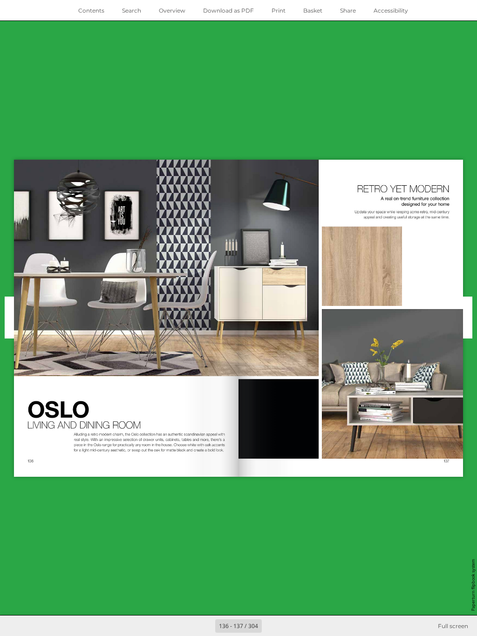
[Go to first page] (184, 626)
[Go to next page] (272, 626)
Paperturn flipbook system (473, 585)
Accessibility (391, 10)
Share (348, 10)
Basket (312, 10)
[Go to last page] (292, 626)
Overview (172, 10)
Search (131, 10)
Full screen (453, 625)
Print (279, 10)
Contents (91, 10)
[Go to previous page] (205, 626)
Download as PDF (228, 10)
